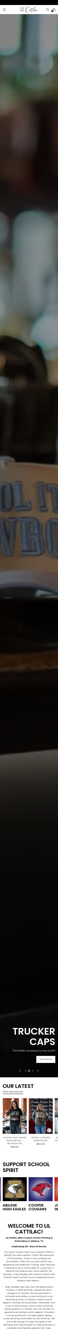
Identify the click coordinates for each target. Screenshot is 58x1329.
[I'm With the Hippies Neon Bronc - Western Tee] (15, 1116)
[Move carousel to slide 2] (29, 1070)
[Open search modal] (47, 10)
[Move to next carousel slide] (38, 1071)
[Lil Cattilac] (29, 9)
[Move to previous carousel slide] (20, 1071)
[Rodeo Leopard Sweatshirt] (41, 1116)
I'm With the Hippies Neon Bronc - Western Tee (14, 1140)
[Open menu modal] (4, 10)
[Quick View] (23, 1130)
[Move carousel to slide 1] (25, 1070)
